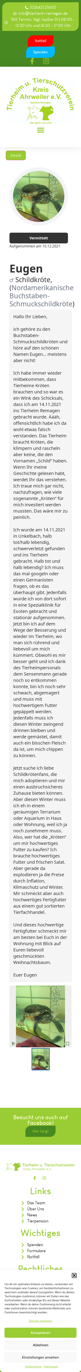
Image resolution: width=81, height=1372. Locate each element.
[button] (74, 1275)
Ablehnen (40, 1345)
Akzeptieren (40, 1333)
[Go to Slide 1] (41, 1059)
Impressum (51, 1366)
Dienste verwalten (40, 1321)
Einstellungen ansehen (40, 1357)
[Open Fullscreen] (67, 1043)
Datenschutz (33, 1366)
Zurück (16, 155)
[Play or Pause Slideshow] (13, 1043)
